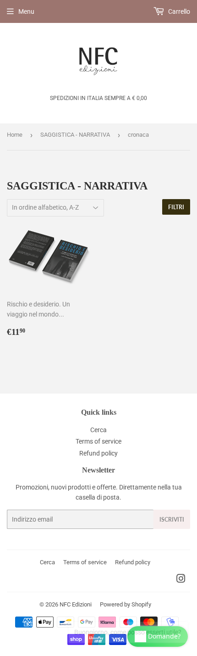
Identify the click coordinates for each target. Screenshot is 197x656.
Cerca (98, 430)
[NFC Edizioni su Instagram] (181, 580)
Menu (26, 11)
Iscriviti (171, 519)
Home (14, 134)
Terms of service (98, 441)
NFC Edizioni (76, 604)
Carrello (178, 11)
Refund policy (98, 453)
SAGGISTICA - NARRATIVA (75, 134)
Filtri (176, 207)
